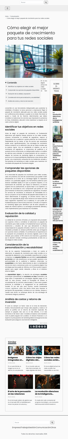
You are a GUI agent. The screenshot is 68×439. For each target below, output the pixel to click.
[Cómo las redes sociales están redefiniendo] (58, 232)
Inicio (6, 16)
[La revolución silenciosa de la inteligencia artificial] (57, 102)
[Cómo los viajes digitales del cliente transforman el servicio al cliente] (34, 350)
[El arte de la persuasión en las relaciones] (20, 382)
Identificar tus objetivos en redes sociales (21, 86)
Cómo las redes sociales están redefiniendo (58, 246)
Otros (53, 427)
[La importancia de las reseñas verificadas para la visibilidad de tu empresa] (58, 134)
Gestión (32, 427)
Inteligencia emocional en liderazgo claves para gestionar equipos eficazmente (58, 215)
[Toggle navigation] (7, 8)
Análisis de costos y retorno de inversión (20, 101)
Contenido (12, 82)
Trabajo (24, 427)
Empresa (16, 427)
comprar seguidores (11, 288)
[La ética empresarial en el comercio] (57, 171)
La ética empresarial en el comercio (57, 184)
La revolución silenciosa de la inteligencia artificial (57, 117)
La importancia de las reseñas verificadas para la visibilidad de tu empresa (58, 152)
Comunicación (14, 16)
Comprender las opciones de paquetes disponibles (23, 90)
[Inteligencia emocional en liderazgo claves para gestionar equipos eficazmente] (58, 199)
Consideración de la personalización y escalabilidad (23, 97)
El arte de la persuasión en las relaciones (19, 392)
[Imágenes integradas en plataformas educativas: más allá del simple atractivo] (16, 350)
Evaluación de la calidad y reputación (19, 94)
